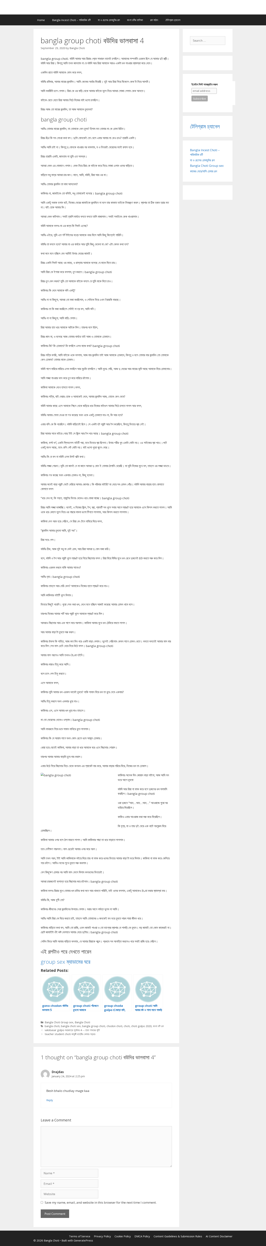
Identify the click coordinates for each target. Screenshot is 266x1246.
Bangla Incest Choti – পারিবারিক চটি (71, 20)
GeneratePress (83, 1240)
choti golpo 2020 (141, 1026)
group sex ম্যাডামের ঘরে (65, 961)
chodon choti (114, 1026)
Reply (49, 1100)
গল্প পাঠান (154, 20)
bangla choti (52, 1026)
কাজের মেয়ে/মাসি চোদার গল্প (203, 171)
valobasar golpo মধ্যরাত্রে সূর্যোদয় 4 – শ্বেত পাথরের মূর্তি (72, 1030)
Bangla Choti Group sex (59, 1022)
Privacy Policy (102, 1236)
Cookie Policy (123, 1236)
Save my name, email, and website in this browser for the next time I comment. (101, 1202)
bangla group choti (93, 1026)
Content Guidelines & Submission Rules (178, 1236)
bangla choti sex (71, 1026)
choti (127, 1026)
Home (41, 20)
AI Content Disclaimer (219, 1236)
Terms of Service (79, 1236)
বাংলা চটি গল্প (158, 1026)
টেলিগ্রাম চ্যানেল (172, 20)
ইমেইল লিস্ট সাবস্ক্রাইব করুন (204, 84)
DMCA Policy (142, 1236)
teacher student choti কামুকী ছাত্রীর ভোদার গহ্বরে (70, 1034)
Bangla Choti (82, 1022)
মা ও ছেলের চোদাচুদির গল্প (109, 20)
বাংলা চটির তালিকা (135, 20)
